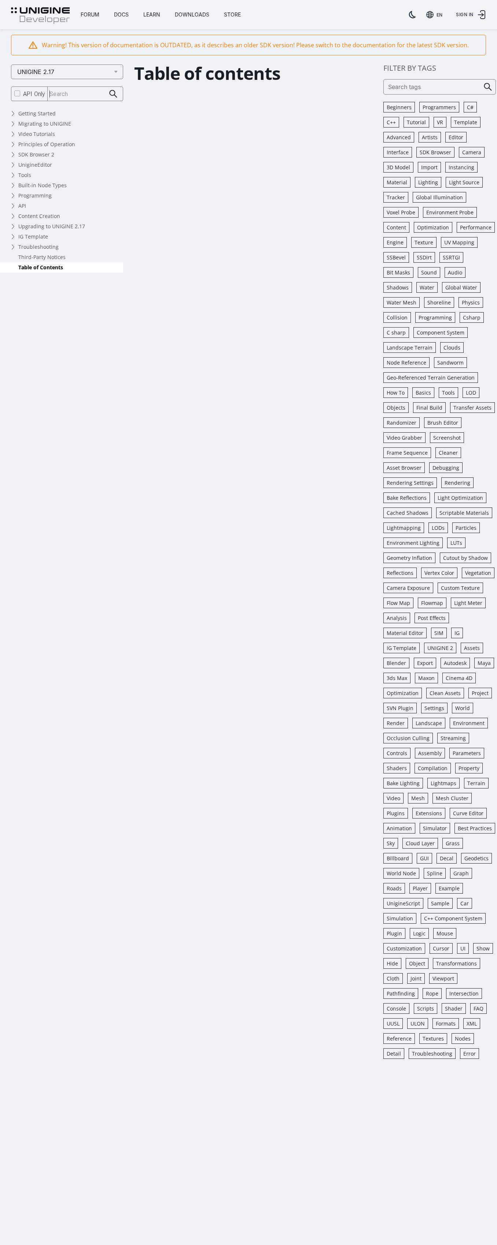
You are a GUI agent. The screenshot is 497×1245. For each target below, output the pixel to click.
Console (396, 1008)
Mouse (445, 933)
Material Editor (405, 632)
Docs (121, 14)
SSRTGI (451, 257)
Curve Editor (468, 813)
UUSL (393, 1023)
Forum (90, 14)
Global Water (461, 287)
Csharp (472, 317)
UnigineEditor (35, 164)
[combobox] (436, 15)
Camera (471, 152)
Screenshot (447, 437)
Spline (434, 873)
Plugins (396, 813)
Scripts (425, 1008)
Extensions (429, 813)
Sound (429, 272)
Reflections (400, 572)
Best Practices (475, 828)
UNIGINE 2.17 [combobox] (35, 71)
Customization (404, 948)
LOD (471, 392)
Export (425, 663)
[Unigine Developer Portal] (40, 15)
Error (469, 1053)
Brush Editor (442, 422)
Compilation (433, 768)
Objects (396, 407)
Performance (476, 227)
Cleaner (448, 452)
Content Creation (39, 216)
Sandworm (450, 362)
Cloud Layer (420, 843)
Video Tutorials (36, 133)
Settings (434, 708)
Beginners (399, 107)
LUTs (456, 542)
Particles (466, 527)
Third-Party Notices (42, 257)
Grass (453, 843)
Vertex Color (439, 572)
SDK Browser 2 (36, 154)
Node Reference (406, 362)
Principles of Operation (46, 144)
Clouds (451, 347)
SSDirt (424, 257)
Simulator (435, 828)
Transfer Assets (472, 407)
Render (396, 723)
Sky (391, 843)
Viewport (443, 978)
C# (470, 107)
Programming (35, 195)
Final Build (429, 407)
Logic (419, 933)
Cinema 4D (459, 678)
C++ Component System (453, 918)
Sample (440, 903)
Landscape (429, 723)
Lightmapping (404, 527)
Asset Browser (404, 467)
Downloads (192, 14)
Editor (456, 137)
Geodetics (476, 858)
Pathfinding (401, 993)
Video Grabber (404, 437)
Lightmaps (443, 783)
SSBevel (396, 257)
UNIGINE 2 (440, 647)
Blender (396, 663)
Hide (392, 963)
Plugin (394, 933)
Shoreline (439, 302)
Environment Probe (450, 212)
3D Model (398, 167)
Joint (416, 978)
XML (472, 1023)
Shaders (397, 768)
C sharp (396, 332)
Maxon (426, 678)
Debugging (445, 467)
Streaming (453, 738)
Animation (399, 828)
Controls (397, 753)
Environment (469, 723)
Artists (430, 137)
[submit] (113, 94)
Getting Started (37, 113)
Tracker (396, 197)
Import (429, 167)
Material (397, 182)
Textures (433, 1038)
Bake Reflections (407, 497)
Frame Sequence (407, 452)
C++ (391, 122)
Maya (484, 663)
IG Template (33, 236)
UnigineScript (403, 903)
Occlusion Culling (408, 738)
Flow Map (398, 602)
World (462, 708)
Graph (461, 873)
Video (393, 798)
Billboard (398, 858)
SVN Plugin (400, 708)
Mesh (418, 798)
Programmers (439, 107)
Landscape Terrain (409, 347)
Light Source (464, 182)
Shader (454, 1008)
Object (417, 963)
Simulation (400, 918)
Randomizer (401, 422)
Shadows (398, 287)
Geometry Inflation (409, 557)
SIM (438, 632)
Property (469, 768)
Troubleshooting (38, 246)
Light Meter (468, 602)
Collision (397, 317)
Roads (394, 888)
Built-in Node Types (42, 185)
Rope (432, 993)
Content (396, 227)
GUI (424, 858)
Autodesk (455, 663)
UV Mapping (459, 242)
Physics (471, 302)
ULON (418, 1023)
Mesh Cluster (452, 798)
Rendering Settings (410, 482)
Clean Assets (445, 693)
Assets (472, 647)
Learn (151, 14)
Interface (398, 152)
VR (440, 122)
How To (396, 392)
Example (449, 888)
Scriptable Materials (464, 512)
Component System (440, 332)
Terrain (476, 783)
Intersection (464, 993)
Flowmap (432, 602)
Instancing (461, 167)
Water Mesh (401, 302)
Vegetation (478, 572)
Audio (455, 272)
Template (465, 122)
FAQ (478, 1008)
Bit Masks (398, 272)
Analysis (397, 617)
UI (462, 948)
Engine (395, 242)
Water (427, 287)
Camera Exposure (408, 587)
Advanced (399, 137)
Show (483, 948)
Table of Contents (40, 267)
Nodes (463, 1038)
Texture (424, 242)
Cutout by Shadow (465, 557)
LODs (438, 527)
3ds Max (397, 678)
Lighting (428, 182)
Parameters (467, 753)
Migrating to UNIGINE (44, 123)
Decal (446, 858)
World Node (401, 873)
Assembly (430, 753)
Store (232, 14)
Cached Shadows (407, 512)
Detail (394, 1053)
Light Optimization (460, 497)
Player (420, 888)
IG (457, 632)
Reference (399, 1038)
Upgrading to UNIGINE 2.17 (51, 226)
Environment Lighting (413, 542)
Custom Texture (460, 587)
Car (464, 903)
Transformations (456, 963)
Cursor (441, 948)
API (22, 205)
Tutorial (416, 122)
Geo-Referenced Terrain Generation (431, 377)
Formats (446, 1023)
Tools (24, 174)
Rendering (457, 482)
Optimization (433, 227)
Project (480, 693)
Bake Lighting (403, 783)
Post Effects (432, 617)
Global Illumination (439, 197)
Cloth (393, 978)
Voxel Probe (401, 212)
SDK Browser (435, 152)
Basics (423, 392)
